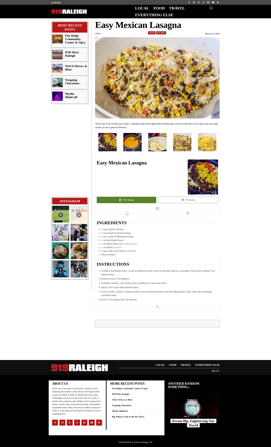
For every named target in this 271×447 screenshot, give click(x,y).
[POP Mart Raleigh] (57, 54)
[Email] (162, 323)
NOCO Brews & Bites (76, 67)
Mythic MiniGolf (71, 95)
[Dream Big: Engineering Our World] (193, 407)
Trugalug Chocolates (72, 81)
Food (152, 33)
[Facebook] (189, 2)
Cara (98, 33)
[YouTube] (213, 2)
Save (157, 324)
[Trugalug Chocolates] (57, 82)
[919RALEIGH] (69, 11)
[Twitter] (198, 2)
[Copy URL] (182, 323)
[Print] (175, 323)
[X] (149, 323)
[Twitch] (208, 2)
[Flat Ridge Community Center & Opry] (57, 38)
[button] (211, 8)
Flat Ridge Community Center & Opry (75, 39)
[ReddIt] (169, 323)
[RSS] (218, 2)
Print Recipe (128, 200)
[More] (189, 323)
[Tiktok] (203, 2)
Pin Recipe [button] (190, 200)
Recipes (161, 33)
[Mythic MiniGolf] (57, 96)
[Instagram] (194, 2)
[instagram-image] (60, 214)
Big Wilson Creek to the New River (128, 417)
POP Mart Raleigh (72, 53)
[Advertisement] (69, 150)
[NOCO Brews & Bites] (57, 68)
